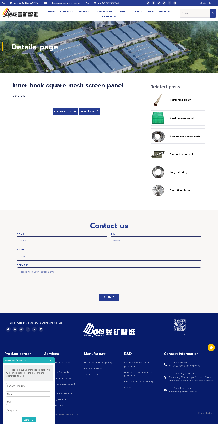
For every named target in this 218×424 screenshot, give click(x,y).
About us (164, 11)
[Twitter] (159, 3)
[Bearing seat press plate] (158, 136)
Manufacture (104, 11)
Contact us (109, 17)
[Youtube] (153, 3)
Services (84, 11)
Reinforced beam (180, 99)
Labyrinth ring (178, 172)
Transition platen (180, 190)
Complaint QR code (181, 334)
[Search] (213, 13)
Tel (113, 234)
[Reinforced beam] (158, 99)
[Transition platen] (158, 190)
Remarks (23, 265)
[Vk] (169, 3)
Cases (136, 11)
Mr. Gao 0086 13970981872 (24, 2)
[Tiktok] (148, 3)
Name (20, 234)
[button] (29, 360)
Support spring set (181, 154)
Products (65, 11)
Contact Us (29, 420)
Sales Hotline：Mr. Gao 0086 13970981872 (184, 364)
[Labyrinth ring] (158, 172)
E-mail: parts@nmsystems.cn (66, 2)
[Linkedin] (175, 3)
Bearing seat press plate (185, 136)
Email (21, 250)
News (151, 11)
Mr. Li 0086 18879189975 (107, 2)
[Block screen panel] (158, 118)
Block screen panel (182, 117)
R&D (122, 11)
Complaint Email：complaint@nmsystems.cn (183, 389)
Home (51, 11)
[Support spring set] (158, 154)
